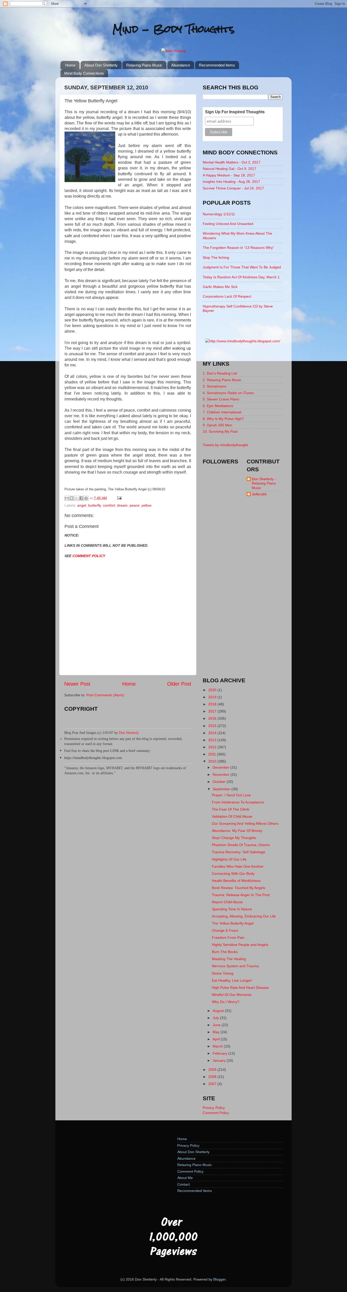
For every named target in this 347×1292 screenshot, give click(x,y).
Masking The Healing (229, 959)
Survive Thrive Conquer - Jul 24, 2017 (233, 188)
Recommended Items (217, 65)
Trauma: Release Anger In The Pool (241, 895)
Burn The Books (225, 952)
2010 (212, 761)
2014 (212, 733)
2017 (212, 711)
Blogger (219, 1279)
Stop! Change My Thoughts (234, 838)
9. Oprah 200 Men (217, 425)
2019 (212, 697)
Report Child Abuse (227, 902)
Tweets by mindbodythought (225, 445)
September (222, 789)
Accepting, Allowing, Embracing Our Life (244, 916)
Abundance (180, 65)
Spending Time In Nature (232, 909)
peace (134, 505)
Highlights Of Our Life (229, 859)
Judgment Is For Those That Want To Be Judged (242, 267)
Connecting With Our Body (233, 873)
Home (70, 65)
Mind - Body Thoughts (174, 29)
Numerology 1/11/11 (219, 214)
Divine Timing (222, 973)
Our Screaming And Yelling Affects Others (245, 823)
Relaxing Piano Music (144, 65)
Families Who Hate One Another (238, 866)
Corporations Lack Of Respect (227, 296)
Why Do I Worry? (225, 1002)
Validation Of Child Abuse (232, 816)
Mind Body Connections (84, 73)
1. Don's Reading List (220, 373)
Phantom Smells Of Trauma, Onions (241, 845)
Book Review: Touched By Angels (238, 888)
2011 (212, 754)
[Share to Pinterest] (86, 498)
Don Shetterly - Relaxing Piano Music (264, 483)
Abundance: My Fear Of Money (237, 831)
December (221, 767)
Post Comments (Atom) (105, 695)
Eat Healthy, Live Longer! (232, 980)
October (220, 782)
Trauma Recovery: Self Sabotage (238, 852)
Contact (183, 1184)
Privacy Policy (214, 1108)
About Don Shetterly (101, 65)
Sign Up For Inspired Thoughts (235, 112)
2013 (212, 740)
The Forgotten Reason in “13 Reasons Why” (238, 248)
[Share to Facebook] (81, 498)
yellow (146, 505)
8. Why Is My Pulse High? (223, 419)
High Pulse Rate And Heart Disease (240, 988)
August (219, 1011)
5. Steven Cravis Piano (221, 399)
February (220, 1053)
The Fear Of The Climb (230, 809)
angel (81, 505)
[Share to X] (76, 498)
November (221, 774)
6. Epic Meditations (218, 406)
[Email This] (66, 498)
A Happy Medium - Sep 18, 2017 (229, 175)
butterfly (94, 505)
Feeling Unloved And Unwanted (228, 224)
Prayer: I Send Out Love (231, 795)
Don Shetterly (129, 733)
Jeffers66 (259, 494)
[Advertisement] (243, 591)
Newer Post (77, 684)
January (220, 1060)
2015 (212, 726)
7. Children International (222, 412)
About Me (185, 1178)
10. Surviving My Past (220, 431)
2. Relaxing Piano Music (222, 380)
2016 (212, 718)
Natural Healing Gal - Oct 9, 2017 (229, 169)
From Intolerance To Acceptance (238, 802)
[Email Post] (118, 498)
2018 (212, 704)
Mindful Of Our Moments (231, 995)
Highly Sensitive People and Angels (240, 945)
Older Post (179, 684)
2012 (212, 747)
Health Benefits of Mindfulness (236, 881)
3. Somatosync (215, 386)
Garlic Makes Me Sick (220, 287)
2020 (212, 690)
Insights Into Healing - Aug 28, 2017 (231, 182)
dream (122, 505)
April (217, 1039)
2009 (212, 1070)
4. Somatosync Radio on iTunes (228, 393)
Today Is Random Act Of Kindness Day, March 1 (241, 277)
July (216, 1018)
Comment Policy (216, 1113)
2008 (212, 1077)
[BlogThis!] (71, 498)
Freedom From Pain (228, 937)
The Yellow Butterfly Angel (233, 923)
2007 (212, 1084)
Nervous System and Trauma (235, 966)
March (218, 1046)
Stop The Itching (216, 257)
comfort (109, 505)
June (217, 1025)
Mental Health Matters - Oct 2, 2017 (231, 162)
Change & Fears (225, 930)
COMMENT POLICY (88, 556)
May (216, 1032)
